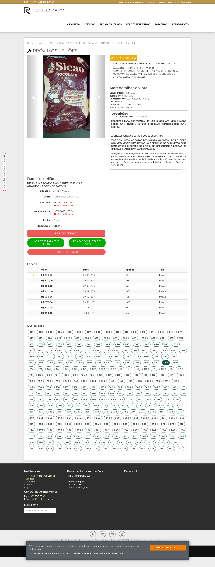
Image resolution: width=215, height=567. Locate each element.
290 (182, 430)
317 (112, 442)
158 (76, 387)
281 (97, 430)
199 (121, 399)
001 (31, 332)
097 (156, 362)
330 (78, 448)
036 (41, 344)
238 (171, 411)
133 (162, 375)
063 (144, 350)
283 (116, 430)
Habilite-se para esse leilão (46, 243)
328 (59, 448)
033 (172, 338)
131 (145, 375)
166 (147, 387)
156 (58, 387)
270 (154, 424)
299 (107, 436)
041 (89, 344)
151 (166, 381)
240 (31, 418)
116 (170, 368)
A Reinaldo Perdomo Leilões (40, 476)
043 (107, 344)
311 (58, 442)
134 (171, 375)
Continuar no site (164, 547)
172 (40, 393)
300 (116, 436)
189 (31, 399)
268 (135, 424)
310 (50, 442)
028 (125, 338)
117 (179, 368)
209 (60, 405)
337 (143, 448)
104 (67, 368)
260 (59, 424)
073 (79, 356)
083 (174, 356)
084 (31, 362)
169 (174, 387)
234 (133, 411)
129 (127, 375)
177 (85, 393)
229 (87, 411)
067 (183, 350)
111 (129, 368)
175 (66, 393)
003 (50, 332)
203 (158, 399)
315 (94, 442)
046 (137, 344)
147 (131, 381)
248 (108, 418)
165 (138, 387)
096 (146, 362)
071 (60, 356)
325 (31, 448)
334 (115, 448)
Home (30, 43)
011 (126, 332)
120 (48, 375)
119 (39, 375)
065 (164, 350)
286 (144, 430)
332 (96, 448)
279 (79, 430)
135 (180, 375)
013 (144, 332)
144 (103, 381)
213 (95, 405)
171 (31, 393)
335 (124, 448)
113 (145, 368)
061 (126, 350)
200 (130, 399)
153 (31, 387)
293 (50, 436)
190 (40, 399)
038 (60, 344)
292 (40, 436)
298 (97, 436)
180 (112, 393)
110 (120, 368)
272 (172, 424)
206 (31, 405)
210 (69, 405)
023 (77, 338)
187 (174, 393)
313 (76, 442)
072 (69, 356)
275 (41, 430)
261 (69, 424)
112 (137, 368)
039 (69, 344)
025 (96, 338)
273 (181, 424)
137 (40, 381)
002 (40, 332)
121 (56, 375)
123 (74, 375)
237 (161, 411)
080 (146, 356)
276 (50, 430)
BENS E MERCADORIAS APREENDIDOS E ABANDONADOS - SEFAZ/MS (85, 43)
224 (41, 411)
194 (76, 399)
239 (180, 411)
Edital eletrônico (66, 252)
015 (162, 332)
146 (121, 381)
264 (97, 424)
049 (166, 344)
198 (112, 399)
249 (117, 418)
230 (97, 411)
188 (183, 393)
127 (110, 375)
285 (135, 430)
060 (116, 350)
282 (107, 430)
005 (69, 332)
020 (50, 338)
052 (40, 350)
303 (144, 436)
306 (172, 436)
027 (115, 338)
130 (136, 375)
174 (58, 393)
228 (78, 411)
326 (41, 448)
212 (86, 405)
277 (60, 430)
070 (51, 356)
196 (94, 399)
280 (88, 430)
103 (58, 368)
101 (40, 368)
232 (115, 411)
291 (31, 436)
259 (50, 424)
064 (154, 350)
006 (79, 332)
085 (41, 362)
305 (163, 436)
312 (67, 442)
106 (85, 368)
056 (78, 350)
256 (182, 418)
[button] (33, 96)
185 (156, 393)
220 (158, 405)
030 (144, 338)
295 (69, 436)
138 (49, 381)
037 (50, 344)
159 (84, 387)
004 (59, 332)
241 (41, 418)
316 (103, 442)
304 (153, 436)
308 (31, 442)
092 (108, 362)
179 (103, 393)
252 (145, 418)
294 (59, 436)
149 (149, 381)
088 (70, 362)
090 (89, 362)
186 (165, 393)
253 (154, 418)
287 (154, 430)
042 (98, 344)
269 (144, 424)
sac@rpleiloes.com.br (42, 499)
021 (59, 338)
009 (108, 332)
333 (105, 448)
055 (69, 350)
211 (77, 405)
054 (59, 350)
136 (31, 381)
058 (97, 350)
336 (133, 448)
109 (112, 368)
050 (176, 344)
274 (31, 430)
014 (153, 332)
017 (180, 332)
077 (117, 356)
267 (125, 424)
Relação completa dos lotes (87, 243)
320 (139, 442)
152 (175, 381)
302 (135, 436)
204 (167, 399)
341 (180, 448)
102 (49, 368)
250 (127, 418)
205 (177, 399)
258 (41, 424)
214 (104, 405)
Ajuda (185, 2)
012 (135, 332)
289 (173, 430)
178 (94, 393)
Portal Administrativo (132, 2)
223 (31, 411)
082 (165, 356)
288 (163, 430)
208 (50, 405)
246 (88, 418)
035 (31, 344)
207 (41, 405)
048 (156, 344)
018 (31, 338)
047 (147, 344)
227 (69, 411)
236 (152, 411)
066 (173, 350)
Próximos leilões (111, 24)
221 (167, 405)
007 (88, 332)
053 (50, 350)
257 (31, 424)
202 (149, 399)
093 (118, 362)
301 (125, 436)
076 (108, 356)
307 (182, 436)
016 (171, 332)
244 (69, 418)
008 (98, 332)
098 (166, 362)
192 (58, 399)
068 (31, 356)
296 (78, 436)
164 (129, 387)
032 (162, 338)
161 (102, 387)
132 (153, 375)
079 (137, 356)
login (159, 2)
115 (162, 368)
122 (65, 375)
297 (88, 436)
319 (129, 442)
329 (69, 448)
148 (140, 381)
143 (94, 381)
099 (175, 362)
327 (50, 448)
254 (163, 418)
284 (125, 430)
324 (175, 442)
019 (40, 338)
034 (181, 338)
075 (98, 356)
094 (127, 362)
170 (183, 387)
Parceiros (161, 24)
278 (69, 430)
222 (176, 405)
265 (106, 424)
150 (158, 381)
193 (67, 399)
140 (67, 381)
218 (140, 405)
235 (143, 411)
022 (68, 338)
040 (79, 344)
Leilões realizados (138, 24)
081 (156, 356)
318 (121, 442)
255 (173, 418)
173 (48, 393)
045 (127, 344)
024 (87, 338)
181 (120, 393)
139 (58, 381)
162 (111, 387)
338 (152, 448)
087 (60, 362)
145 (112, 381)
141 (76, 381)
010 (117, 332)
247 (98, 418)
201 (139, 399)
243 (60, 418)
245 (79, 418)
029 (134, 338)
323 (166, 442)
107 (94, 368)
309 (41, 442)
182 (129, 393)
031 (153, 338)
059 (107, 350)
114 (154, 368)
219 (148, 405)
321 (148, 442)
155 (49, 387)
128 (119, 375)
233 (124, 411)
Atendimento (180, 24)
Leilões (40, 43)
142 (85, 381)
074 (88, 356)
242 (50, 418)
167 (156, 387)
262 (78, 424)
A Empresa (73, 24)
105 (76, 368)
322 (157, 442)
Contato (30, 484)
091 (99, 362)
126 (101, 375)
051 (31, 350)
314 (85, 442)
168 (165, 387)
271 (163, 424)
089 (80, 362)
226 (59, 411)
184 (147, 393)
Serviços (89, 24)
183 (138, 393)
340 (171, 448)
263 (87, 424)
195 (85, 399)
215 (113, 405)
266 (116, 424)
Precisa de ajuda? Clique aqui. (4, 173)
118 (31, 375)
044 (117, 344)
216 (122, 405)
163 (120, 387)
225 (50, 411)
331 (87, 448)
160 (94, 387)
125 (92, 375)
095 (137, 362)
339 (161, 448)
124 (83, 375)
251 (136, 418)
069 (41, 356)
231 (106, 411)
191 (49, 399)
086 (51, 362)
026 (106, 338)
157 (67, 387)
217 (131, 405)
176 (76, 393)
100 (31, 368)
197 (103, 399)
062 (135, 350)
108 (103, 368)
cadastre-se (173, 2)
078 (127, 356)
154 (40, 387)
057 (88, 350)
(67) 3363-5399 (37, 496)
